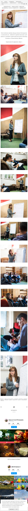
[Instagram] (26, 3)
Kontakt (20, 2)
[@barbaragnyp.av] (9, 466)
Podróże (11, 1)
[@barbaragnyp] (6, 420)
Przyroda (18, 1)
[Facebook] (22, 3)
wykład (2, 400)
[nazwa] (2, 1)
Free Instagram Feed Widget (14, 459)
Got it (17, 509)
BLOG (6, 1)
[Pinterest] (24, 3)
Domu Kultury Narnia (16, 38)
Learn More (11, 509)
